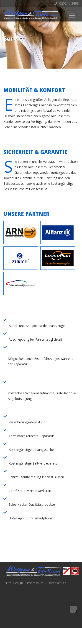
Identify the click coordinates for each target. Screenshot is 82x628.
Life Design (14, 583)
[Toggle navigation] (72, 15)
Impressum (35, 583)
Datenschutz (56, 583)
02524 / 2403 (68, 3)
